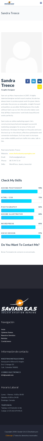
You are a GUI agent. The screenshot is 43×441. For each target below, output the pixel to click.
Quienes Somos (7, 332)
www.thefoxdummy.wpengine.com (22, 153)
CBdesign (9, 435)
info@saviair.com (7, 375)
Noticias (4, 338)
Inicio (3, 329)
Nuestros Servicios (8, 335)
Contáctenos (6, 341)
